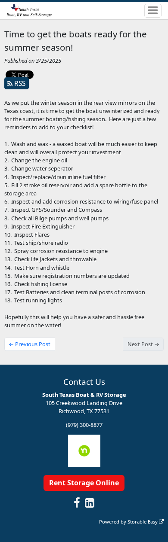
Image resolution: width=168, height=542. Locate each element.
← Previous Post (29, 344)
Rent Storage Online (84, 482)
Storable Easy (143, 521)
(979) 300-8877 (84, 425)
